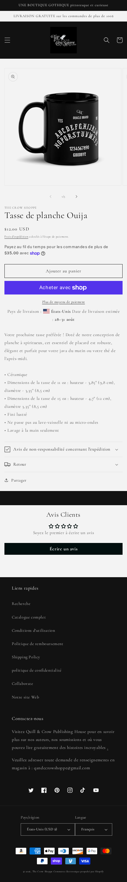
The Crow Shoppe (42, 871)
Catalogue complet (29, 617)
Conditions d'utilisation (33, 630)
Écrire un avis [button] (63, 549)
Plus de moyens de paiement (63, 302)
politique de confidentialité (37, 670)
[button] (7, 40)
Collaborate (22, 683)
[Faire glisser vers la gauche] (50, 196)
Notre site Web (25, 697)
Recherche (21, 603)
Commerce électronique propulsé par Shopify (78, 871)
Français (88, 829)
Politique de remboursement (38, 643)
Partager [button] (19, 480)
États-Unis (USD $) (42, 829)
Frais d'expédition (16, 236)
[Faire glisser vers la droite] (76, 196)
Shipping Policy (26, 657)
